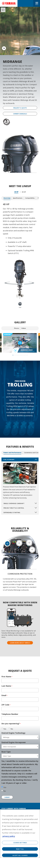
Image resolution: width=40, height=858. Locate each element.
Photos (16, 328)
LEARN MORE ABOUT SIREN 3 (20, 643)
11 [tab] (27, 355)
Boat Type (6, 752)
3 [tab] (15, 355)
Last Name (6, 686)
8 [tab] (23, 355)
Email (4, 695)
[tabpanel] (20, 343)
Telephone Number (9, 714)
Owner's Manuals (20, 114)
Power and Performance (12, 452)
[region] (20, 833)
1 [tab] (12, 355)
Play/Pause (4, 48)
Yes (4, 729)
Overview (6, 198)
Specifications (17, 198)
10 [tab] (26, 355)
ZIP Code (5, 705)
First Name (6, 676)
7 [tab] (21, 355)
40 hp (16, 192)
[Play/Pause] (20, 343)
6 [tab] (20, 355)
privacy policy (9, 836)
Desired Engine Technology (13, 733)
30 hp (24, 192)
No (12, 729)
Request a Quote (20, 108)
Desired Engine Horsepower (13, 742)
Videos (23, 328)
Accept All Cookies (20, 855)
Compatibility (30, 198)
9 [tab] (24, 355)
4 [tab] (17, 355)
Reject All (20, 849)
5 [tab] (18, 355)
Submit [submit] (7, 797)
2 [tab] (14, 355)
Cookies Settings (20, 843)
